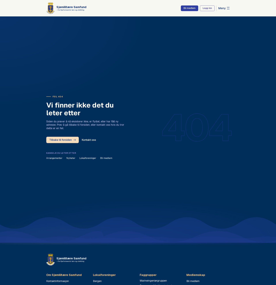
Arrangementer (54, 158)
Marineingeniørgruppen (153, 280)
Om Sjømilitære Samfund (64, 275)
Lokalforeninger (87, 158)
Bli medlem (106, 158)
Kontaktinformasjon (57, 281)
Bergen (97, 281)
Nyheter (70, 158)
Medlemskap (195, 275)
